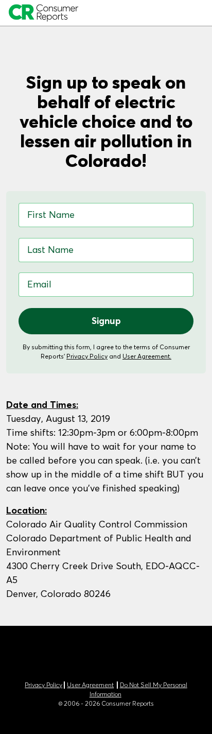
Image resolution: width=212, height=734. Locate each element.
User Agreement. (146, 356)
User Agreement (90, 685)
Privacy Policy (87, 356)
